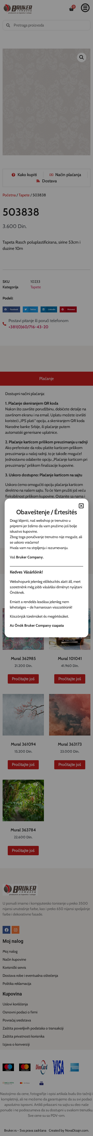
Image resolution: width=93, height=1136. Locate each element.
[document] (46, 568)
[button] (81, 506)
